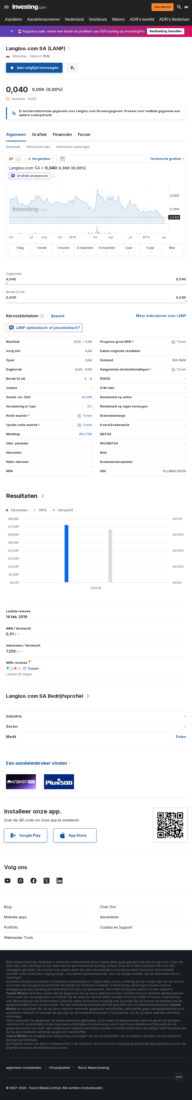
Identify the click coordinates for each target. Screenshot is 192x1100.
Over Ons (108, 907)
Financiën (62, 134)
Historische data (38, 147)
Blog (8, 907)
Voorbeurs (98, 19)
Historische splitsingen (73, 147)
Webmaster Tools (18, 937)
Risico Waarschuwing (93, 1068)
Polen (181, 736)
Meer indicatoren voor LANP (161, 316)
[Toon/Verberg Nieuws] (62, 159)
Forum (84, 134)
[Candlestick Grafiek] (11, 159)
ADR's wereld (142, 19)
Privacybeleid (60, 1068)
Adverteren (109, 917)
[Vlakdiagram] (18, 159)
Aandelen (13, 19)
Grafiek (39, 134)
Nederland (74, 19)
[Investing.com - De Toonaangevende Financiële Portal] (29, 7)
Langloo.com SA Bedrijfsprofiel (44, 696)
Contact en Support (116, 927)
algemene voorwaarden (23, 1068)
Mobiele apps (15, 917)
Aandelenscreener (43, 19)
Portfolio (11, 927)
